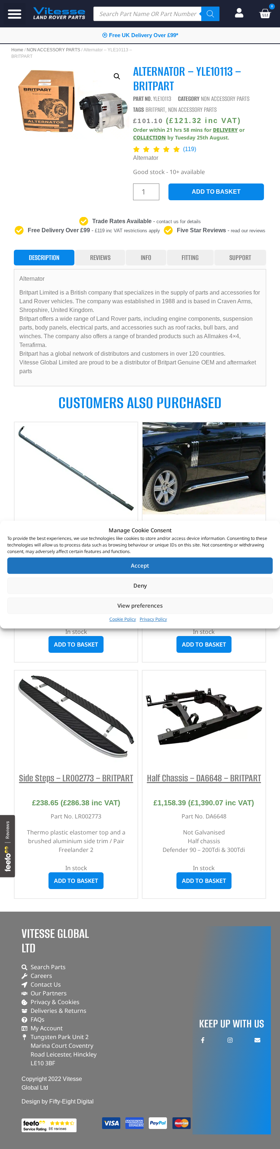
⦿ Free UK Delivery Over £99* (140, 35)
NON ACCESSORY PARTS (53, 49)
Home (17, 49)
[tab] (44, 257)
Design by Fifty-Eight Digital (58, 1101)
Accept (140, 565)
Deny (140, 585)
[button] (15, 14)
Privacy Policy (153, 619)
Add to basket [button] (76, 644)
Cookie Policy (122, 619)
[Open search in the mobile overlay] (156, 14)
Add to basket (216, 192)
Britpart (155, 109)
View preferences (140, 605)
